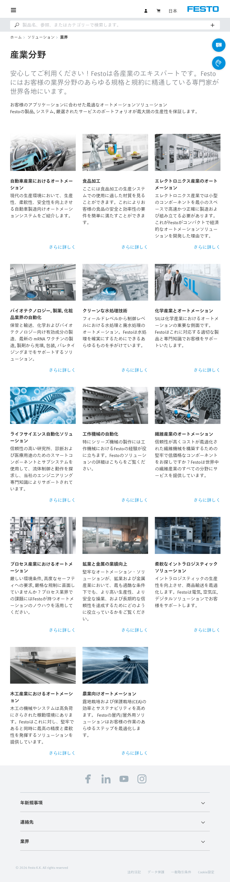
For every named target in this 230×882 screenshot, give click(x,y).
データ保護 (156, 871)
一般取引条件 (181, 871)
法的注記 (134, 871)
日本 (172, 11)
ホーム (16, 37)
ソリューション (41, 37)
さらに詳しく (62, 247)
